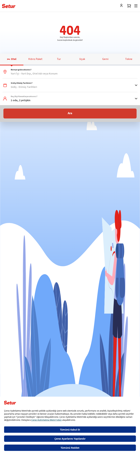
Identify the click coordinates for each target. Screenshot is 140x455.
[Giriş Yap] (122, 6)
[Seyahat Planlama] (129, 6)
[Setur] (9, 6)
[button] (70, 71)
